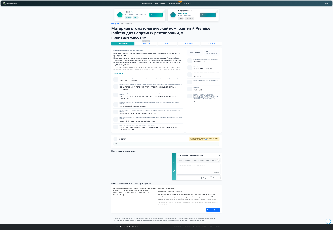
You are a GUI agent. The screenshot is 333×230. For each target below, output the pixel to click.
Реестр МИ (115, 24)
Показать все (118, 73)
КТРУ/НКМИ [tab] (189, 43)
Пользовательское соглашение (182, 226)
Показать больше (213, 210)
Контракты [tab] (211, 43)
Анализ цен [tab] (146, 43)
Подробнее (119, 216)
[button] (186, 3)
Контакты (204, 226)
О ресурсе (196, 226)
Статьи (211, 226)
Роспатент (206, 139)
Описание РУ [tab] (123, 43)
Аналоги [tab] (167, 43)
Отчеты (217, 226)
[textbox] (199, 169)
